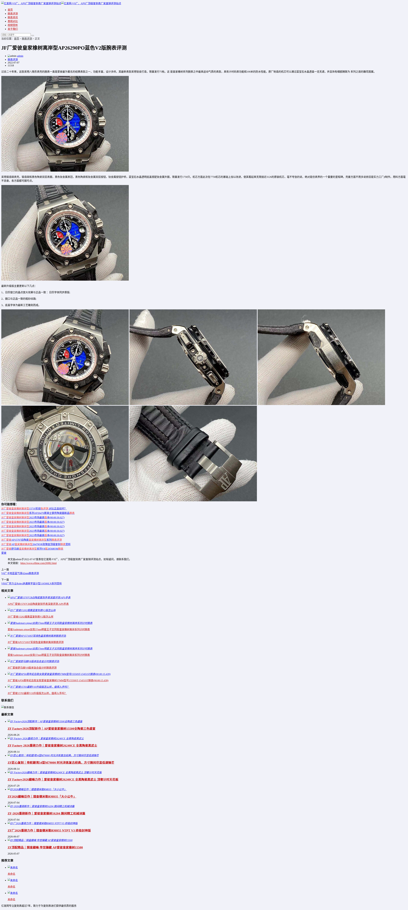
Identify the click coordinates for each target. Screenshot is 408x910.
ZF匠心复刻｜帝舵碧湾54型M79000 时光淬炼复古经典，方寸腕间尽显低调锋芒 (61, 762)
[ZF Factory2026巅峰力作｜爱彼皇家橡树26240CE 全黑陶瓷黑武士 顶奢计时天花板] (55, 772)
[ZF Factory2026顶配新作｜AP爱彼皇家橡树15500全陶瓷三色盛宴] (45, 721)
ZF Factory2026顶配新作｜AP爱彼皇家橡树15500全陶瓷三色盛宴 (51, 728)
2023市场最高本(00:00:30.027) (33, 517)
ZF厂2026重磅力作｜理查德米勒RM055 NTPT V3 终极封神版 (49, 830)
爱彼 (3, 553)
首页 (10, 9)
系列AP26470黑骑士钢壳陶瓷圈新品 (38, 513)
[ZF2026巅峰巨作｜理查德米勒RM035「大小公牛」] (37, 789)
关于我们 (13, 29)
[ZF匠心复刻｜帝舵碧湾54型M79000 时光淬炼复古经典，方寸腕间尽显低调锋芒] (53, 755)
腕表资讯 (13, 17)
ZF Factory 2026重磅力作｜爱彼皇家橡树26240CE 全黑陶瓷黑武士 (52, 745)
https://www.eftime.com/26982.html (38, 563)
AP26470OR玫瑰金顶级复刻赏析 (36, 544)
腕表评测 (13, 13)
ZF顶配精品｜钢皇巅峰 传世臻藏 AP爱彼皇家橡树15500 (45, 847)
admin (20, 56)
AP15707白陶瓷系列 (31, 539)
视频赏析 (13, 25)
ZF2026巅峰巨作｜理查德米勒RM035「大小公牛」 (42, 796)
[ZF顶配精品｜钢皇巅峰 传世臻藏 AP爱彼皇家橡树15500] (40, 840)
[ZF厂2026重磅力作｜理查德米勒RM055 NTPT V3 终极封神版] (43, 823)
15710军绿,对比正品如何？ (34, 508)
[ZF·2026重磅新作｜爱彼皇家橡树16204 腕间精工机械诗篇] (41, 806)
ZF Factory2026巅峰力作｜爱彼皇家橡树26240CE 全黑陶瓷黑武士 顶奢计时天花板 (63, 779)
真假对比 (13, 21)
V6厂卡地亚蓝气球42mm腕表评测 (20, 573)
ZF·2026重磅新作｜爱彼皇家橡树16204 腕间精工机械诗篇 (46, 813)
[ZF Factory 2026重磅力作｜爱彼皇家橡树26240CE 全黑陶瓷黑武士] (46, 738)
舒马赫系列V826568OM (32, 548)
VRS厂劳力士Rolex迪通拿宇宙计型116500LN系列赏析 (31, 583)
